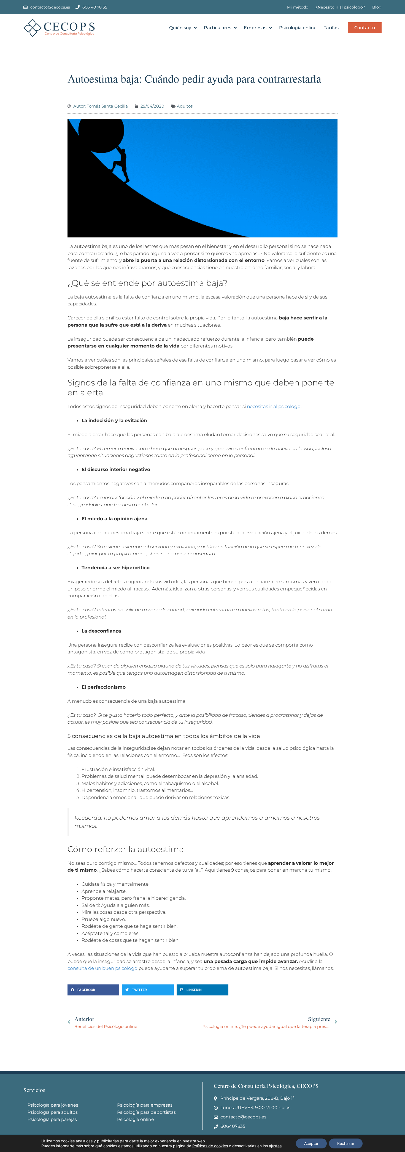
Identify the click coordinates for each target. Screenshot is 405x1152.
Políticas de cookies (210, 1145)
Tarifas (331, 27)
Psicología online (298, 27)
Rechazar (345, 1143)
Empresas (255, 27)
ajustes (275, 1145)
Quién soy (180, 27)
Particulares (217, 27)
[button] (93, 989)
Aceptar (311, 1143)
